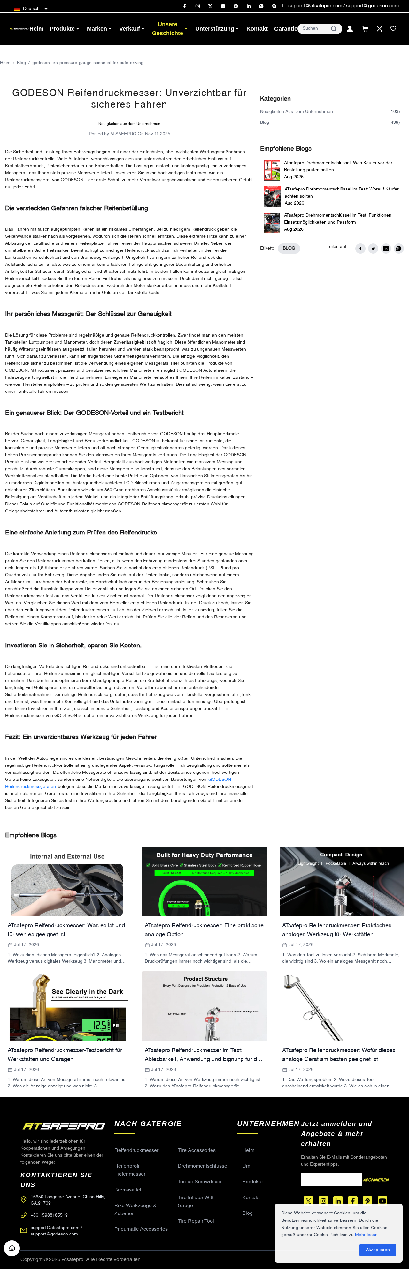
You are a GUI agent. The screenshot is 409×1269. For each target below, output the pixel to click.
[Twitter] (210, 6)
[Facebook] (185, 6)
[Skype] (274, 6)
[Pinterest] (236, 6)
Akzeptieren (378, 1250)
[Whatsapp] (261, 6)
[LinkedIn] (248, 6)
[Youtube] (223, 6)
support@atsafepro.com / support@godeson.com (343, 6)
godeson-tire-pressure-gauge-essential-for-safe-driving (87, 63)
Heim (5, 63)
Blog (21, 63)
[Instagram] (197, 6)
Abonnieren (376, 1180)
